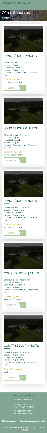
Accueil (6, 18)
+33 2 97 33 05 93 (24, 411)
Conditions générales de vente (32, 421)
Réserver (11, 88)
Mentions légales (9, 421)
